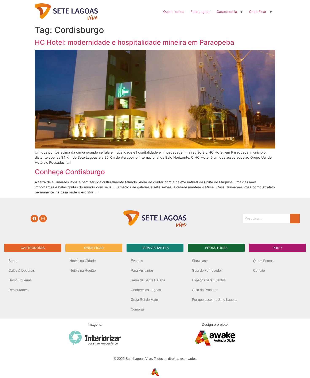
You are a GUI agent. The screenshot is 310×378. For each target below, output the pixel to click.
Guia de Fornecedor (207, 270)
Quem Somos (263, 261)
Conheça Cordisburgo (70, 172)
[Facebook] (34, 218)
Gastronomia (227, 11)
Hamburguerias (20, 280)
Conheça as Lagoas (146, 290)
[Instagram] (43, 218)
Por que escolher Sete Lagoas (214, 299)
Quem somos (173, 11)
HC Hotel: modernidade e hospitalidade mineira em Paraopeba (134, 42)
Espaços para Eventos (209, 280)
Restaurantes (18, 290)
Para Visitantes (142, 270)
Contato (259, 270)
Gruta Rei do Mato (144, 299)
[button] (32, 248)
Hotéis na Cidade (83, 261)
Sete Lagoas (200, 11)
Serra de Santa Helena (148, 280)
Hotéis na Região (83, 270)
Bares (12, 261)
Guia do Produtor (204, 290)
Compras (137, 309)
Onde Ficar (257, 11)
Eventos (137, 261)
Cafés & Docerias (21, 270)
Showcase (200, 261)
